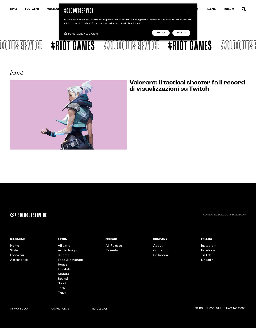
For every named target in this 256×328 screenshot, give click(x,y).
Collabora (160, 255)
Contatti (159, 250)
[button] (81, 34)
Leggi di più (134, 23)
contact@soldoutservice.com (224, 215)
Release (211, 9)
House (62, 264)
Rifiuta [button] (161, 33)
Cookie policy (60, 308)
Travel (62, 293)
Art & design (67, 250)
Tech (61, 288)
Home (14, 246)
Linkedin (207, 260)
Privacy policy (19, 308)
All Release (114, 246)
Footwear (32, 9)
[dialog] (128, 21)
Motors (63, 274)
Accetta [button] (181, 33)
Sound (63, 279)
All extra (64, 246)
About (158, 246)
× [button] (188, 12)
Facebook (208, 250)
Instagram (208, 246)
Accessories (55, 9)
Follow (229, 9)
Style (13, 9)
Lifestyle (64, 269)
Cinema (63, 255)
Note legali (99, 308)
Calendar (112, 250)
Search (244, 9)
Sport (62, 283)
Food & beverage (71, 260)
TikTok (206, 255)
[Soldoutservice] (13, 215)
